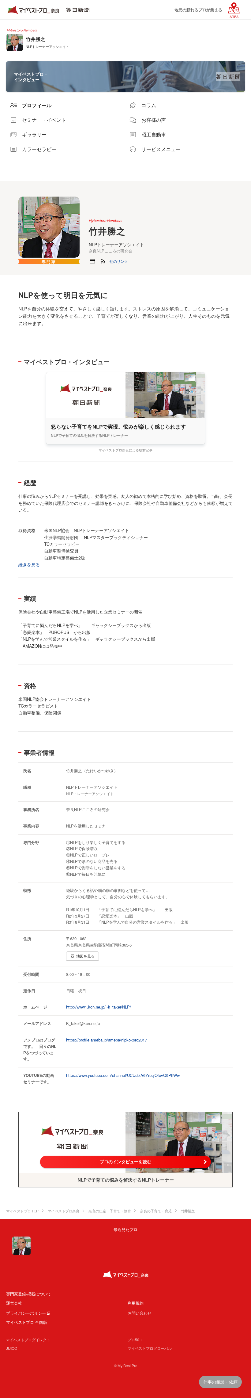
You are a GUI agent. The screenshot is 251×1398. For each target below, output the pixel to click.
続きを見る (29, 564)
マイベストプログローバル (150, 1348)
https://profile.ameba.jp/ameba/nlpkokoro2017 (106, 1040)
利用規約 (136, 1303)
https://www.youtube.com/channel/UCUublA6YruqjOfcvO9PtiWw (123, 1075)
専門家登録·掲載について (28, 1294)
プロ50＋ (135, 1339)
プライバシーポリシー (26, 1313)
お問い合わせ (140, 1313)
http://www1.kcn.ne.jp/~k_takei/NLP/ (98, 1007)
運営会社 (14, 1303)
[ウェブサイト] (92, 261)
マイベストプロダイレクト (28, 1339)
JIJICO (11, 1348)
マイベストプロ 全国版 (26, 1322)
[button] (119, 261)
